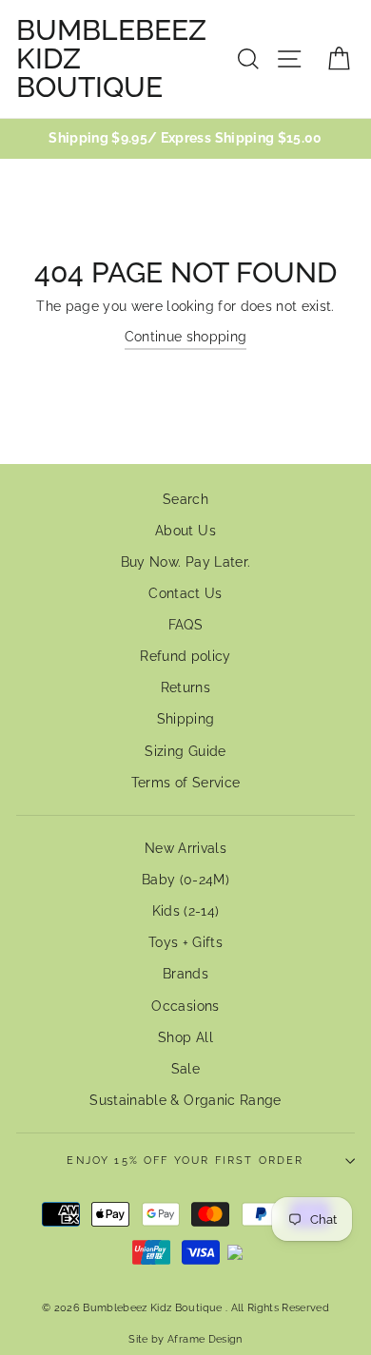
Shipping (186, 718)
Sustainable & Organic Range (185, 1100)
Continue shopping (186, 336)
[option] (185, 138)
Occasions (185, 1006)
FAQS (185, 624)
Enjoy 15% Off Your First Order (185, 1160)
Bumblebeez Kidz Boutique (111, 59)
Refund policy (185, 656)
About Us (185, 530)
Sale (185, 1068)
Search (185, 499)
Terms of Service (185, 782)
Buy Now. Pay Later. (185, 562)
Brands (185, 973)
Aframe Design (204, 1338)
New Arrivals (185, 848)
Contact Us (185, 593)
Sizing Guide (185, 751)
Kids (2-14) (186, 911)
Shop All (185, 1037)
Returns (185, 687)
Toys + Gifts (185, 942)
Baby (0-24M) (185, 879)
